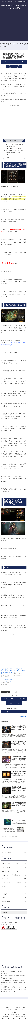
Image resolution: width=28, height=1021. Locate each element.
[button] (25, 852)
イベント (14, 692)
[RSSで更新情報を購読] (20, 711)
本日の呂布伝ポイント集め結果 (13, 148)
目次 (11, 141)
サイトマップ (7, 1009)
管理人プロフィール (20, 1007)
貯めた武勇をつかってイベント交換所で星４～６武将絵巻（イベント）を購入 (14, 152)
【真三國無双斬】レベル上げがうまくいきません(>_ (19, 670)
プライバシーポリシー (20, 1009)
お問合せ (14, 1012)
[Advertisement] (14, 27)
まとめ (7, 157)
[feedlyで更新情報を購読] (7, 711)
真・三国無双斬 (6, 692)
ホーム (7, 1007)
